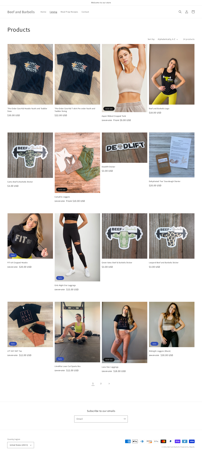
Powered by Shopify (187, 447)
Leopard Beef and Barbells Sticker (163, 262)
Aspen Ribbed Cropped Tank (114, 116)
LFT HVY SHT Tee (14, 351)
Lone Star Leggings (110, 367)
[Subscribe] (124, 419)
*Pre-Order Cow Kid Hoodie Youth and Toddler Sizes (27, 109)
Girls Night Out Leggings (65, 285)
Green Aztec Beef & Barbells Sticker (117, 262)
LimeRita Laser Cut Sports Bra (67, 366)
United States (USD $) (19, 445)
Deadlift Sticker (108, 166)
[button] (180, 12)
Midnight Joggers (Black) (160, 351)
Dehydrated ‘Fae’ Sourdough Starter (164, 181)
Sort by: (151, 39)
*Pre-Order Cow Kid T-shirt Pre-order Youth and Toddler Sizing (75, 109)
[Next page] (109, 383)
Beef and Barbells (173, 447)
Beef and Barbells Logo (159, 108)
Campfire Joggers (62, 197)
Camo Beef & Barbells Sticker (20, 182)
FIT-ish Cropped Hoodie (17, 262)
